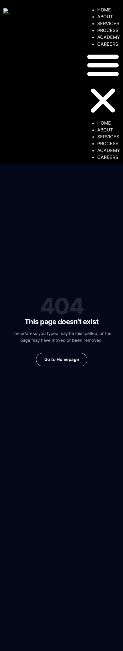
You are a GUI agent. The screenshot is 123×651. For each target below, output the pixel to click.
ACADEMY (108, 37)
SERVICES (108, 23)
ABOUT (105, 16)
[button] (103, 83)
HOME (104, 10)
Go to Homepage (61, 359)
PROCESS (107, 30)
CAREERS (107, 44)
